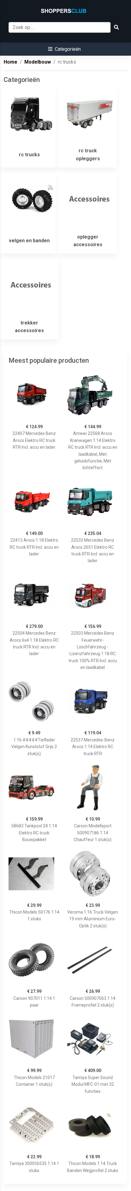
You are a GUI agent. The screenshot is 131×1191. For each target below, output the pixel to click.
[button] (64, 49)
